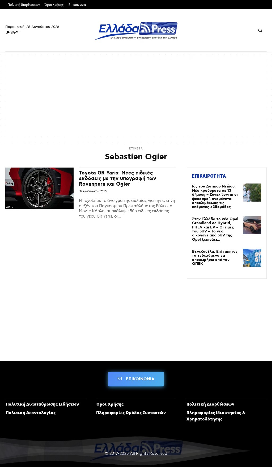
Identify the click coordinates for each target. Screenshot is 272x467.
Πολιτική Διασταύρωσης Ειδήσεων (42, 404)
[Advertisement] (136, 97)
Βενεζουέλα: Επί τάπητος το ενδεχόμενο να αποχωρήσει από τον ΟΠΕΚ (215, 257)
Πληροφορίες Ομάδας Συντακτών (131, 412)
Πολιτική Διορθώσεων (210, 404)
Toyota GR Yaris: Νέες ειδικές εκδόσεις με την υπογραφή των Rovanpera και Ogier (117, 178)
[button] (260, 30)
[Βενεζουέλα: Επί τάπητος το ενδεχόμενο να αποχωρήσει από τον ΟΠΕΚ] (252, 258)
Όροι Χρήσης (110, 404)
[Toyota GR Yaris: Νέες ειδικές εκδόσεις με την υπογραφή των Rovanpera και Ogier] (39, 188)
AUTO (10, 207)
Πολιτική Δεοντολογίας (31, 412)
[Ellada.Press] (136, 31)
